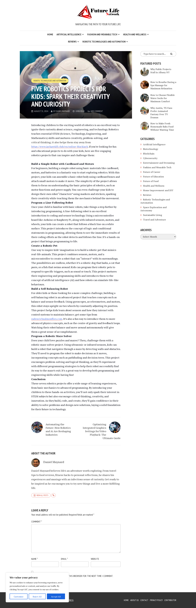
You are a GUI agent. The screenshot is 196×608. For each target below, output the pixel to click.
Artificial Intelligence (69, 34)
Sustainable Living (152, 215)
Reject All (37, 596)
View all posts (42, 495)
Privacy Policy (156, 600)
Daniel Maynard (63, 111)
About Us (134, 600)
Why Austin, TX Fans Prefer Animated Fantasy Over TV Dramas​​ (161, 112)
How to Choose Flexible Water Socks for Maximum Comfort (162, 98)
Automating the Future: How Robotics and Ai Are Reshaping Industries (58, 429)
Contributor (170, 600)
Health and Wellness (134, 34)
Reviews (72, 41)
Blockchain (148, 153)
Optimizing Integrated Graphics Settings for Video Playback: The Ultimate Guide (102, 431)
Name (34, 558)
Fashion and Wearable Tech (102, 34)
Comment (36, 521)
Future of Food (151, 181)
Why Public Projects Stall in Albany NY (160, 71)
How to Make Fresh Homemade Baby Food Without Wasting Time (162, 126)
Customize (18, 596)
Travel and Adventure (154, 219)
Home (50, 34)
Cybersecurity (150, 158)
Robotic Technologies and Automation (104, 41)
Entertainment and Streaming (159, 162)
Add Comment (97, 111)
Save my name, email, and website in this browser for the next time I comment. (72, 576)
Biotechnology (150, 149)
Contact (144, 600)
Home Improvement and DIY (158, 190)
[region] (37, 587)
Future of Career (151, 172)
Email (64, 558)
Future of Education (153, 176)
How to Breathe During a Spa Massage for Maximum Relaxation (163, 85)
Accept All (56, 596)
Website (95, 558)
